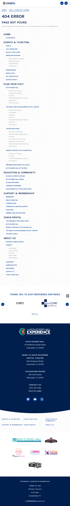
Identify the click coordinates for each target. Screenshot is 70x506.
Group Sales (10, 73)
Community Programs (13, 185)
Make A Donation (12, 200)
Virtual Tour (12, 122)
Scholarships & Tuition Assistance (18, 189)
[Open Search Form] (66, 3)
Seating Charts (11, 80)
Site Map (35, 492)
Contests (11, 253)
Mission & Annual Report (15, 242)
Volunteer (9, 210)
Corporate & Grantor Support (17, 206)
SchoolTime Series (12, 182)
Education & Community (20, 172)
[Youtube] (35, 399)
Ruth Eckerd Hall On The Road (16, 168)
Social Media (12, 248)
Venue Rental (12, 217)
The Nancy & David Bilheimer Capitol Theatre (22, 230)
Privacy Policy (35, 489)
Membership (10, 197)
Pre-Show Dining (13, 103)
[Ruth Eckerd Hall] (9, 3)
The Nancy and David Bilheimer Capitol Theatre (22, 107)
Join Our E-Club (13, 250)
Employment (10, 268)
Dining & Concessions (15, 93)
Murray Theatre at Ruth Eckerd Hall (19, 150)
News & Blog (12, 255)
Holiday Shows (13, 66)
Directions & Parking (15, 91)
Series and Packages (13, 55)
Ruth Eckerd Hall (12, 87)
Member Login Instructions (15, 213)
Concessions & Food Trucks (17, 139)
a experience (35, 501)
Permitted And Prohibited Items (18, 134)
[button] (3, 304)
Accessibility (10, 38)
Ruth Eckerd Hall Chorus (15, 179)
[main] (35, 143)
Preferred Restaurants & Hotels (18, 98)
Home (4, 10)
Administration (11, 265)
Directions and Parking (15, 132)
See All (35, 314)
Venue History (13, 100)
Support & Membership (19, 193)
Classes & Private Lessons (15, 176)
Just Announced (12, 49)
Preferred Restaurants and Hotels (19, 144)
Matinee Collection (14, 61)
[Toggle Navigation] (62, 3)
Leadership (9, 262)
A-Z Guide (11, 95)
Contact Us (10, 271)
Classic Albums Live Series (16, 58)
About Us (10, 238)
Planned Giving (11, 203)
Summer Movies (13, 63)
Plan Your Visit (14, 84)
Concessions (12, 112)
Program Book (11, 70)
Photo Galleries (13, 258)
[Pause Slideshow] (67, 295)
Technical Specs (12, 234)
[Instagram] (42, 399)
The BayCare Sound (12, 128)
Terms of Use (35, 486)
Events (8, 46)
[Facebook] (28, 399)
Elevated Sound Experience (16, 141)
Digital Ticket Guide (13, 52)
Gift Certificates (12, 76)
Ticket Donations (12, 275)
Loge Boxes (12, 115)
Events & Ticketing (16, 42)
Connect (9, 245)
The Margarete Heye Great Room (17, 221)
